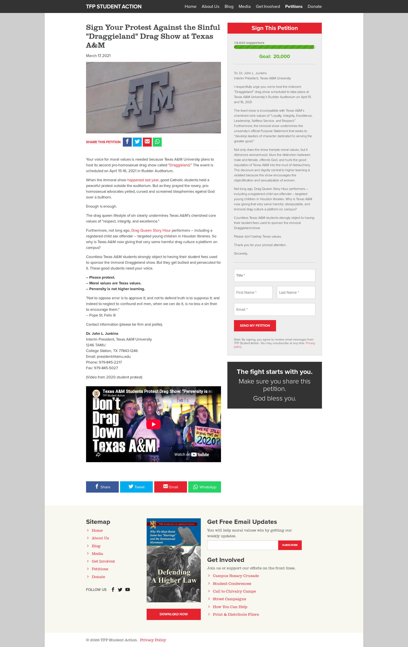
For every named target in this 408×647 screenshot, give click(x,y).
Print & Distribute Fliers (236, 614)
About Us (211, 6)
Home (191, 6)
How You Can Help (230, 606)
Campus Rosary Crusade (236, 575)
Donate (315, 6)
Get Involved (268, 6)
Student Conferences (232, 583)
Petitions (294, 6)
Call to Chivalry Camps (234, 591)
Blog (229, 6)
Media (245, 6)
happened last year (143, 180)
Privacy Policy (153, 639)
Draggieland (180, 165)
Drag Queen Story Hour (151, 230)
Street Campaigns (229, 598)
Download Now (174, 614)
